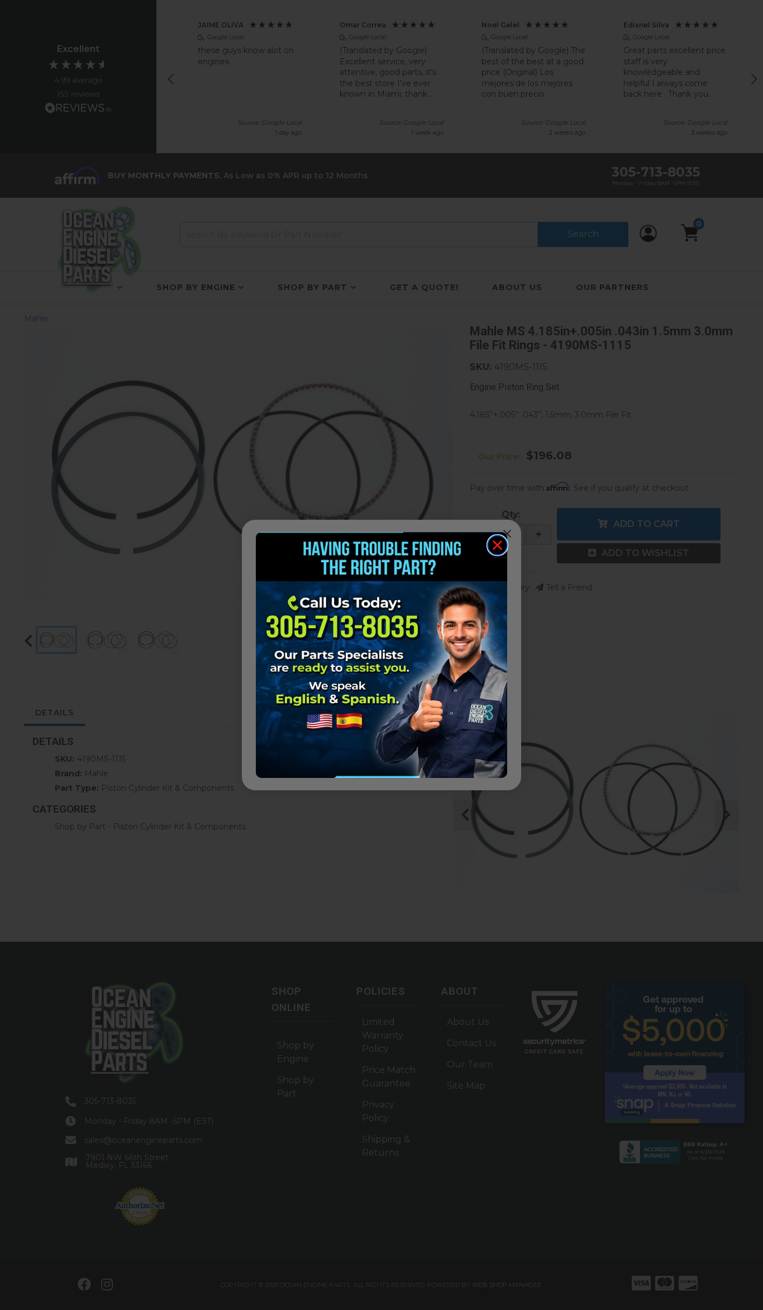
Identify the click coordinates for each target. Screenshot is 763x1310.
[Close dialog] (497, 545)
